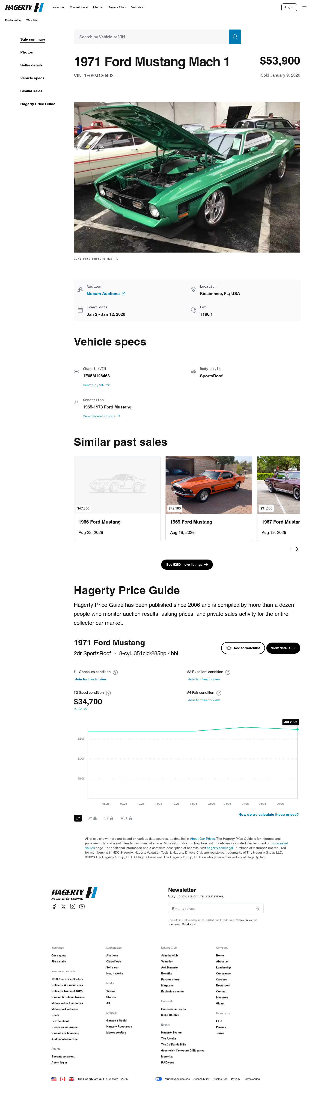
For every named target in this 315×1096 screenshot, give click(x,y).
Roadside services (173, 1008)
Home (220, 955)
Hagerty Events (171, 1032)
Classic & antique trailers (68, 996)
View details (280, 648)
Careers (221, 979)
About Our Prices (202, 838)
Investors (222, 997)
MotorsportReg (116, 1032)
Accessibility (201, 1078)
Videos (110, 990)
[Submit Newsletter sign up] (258, 909)
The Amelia (168, 1038)
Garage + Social (116, 1020)
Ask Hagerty (169, 967)
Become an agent (62, 1056)
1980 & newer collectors (67, 978)
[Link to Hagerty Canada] (62, 1078)
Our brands (223, 973)
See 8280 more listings (184, 564)
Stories (111, 996)
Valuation (167, 961)
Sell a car (112, 967)
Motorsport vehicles (64, 1008)
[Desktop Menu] (304, 7)
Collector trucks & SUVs (67, 990)
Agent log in (59, 1062)
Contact (221, 991)
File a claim (58, 961)
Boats (55, 1014)
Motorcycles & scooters (67, 1002)
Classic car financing (65, 1032)
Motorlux (167, 1056)
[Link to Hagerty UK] (71, 1078)
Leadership (223, 967)
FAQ (219, 1020)
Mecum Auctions (103, 293)
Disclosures (220, 1078)
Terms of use (252, 1078)
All (108, 1002)
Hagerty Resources (119, 1026)
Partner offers (170, 979)
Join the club (169, 955)
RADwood (167, 1062)
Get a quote (58, 955)
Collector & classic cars (67, 984)
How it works (114, 973)
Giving (220, 1003)
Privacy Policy (243, 919)
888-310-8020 (170, 1014)
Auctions (112, 955)
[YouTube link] (81, 906)
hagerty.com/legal (220, 848)
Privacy (221, 1026)
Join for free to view (91, 679)
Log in (289, 7)
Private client (60, 1020)
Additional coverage (64, 1038)
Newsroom (223, 985)
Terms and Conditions (182, 924)
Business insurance (64, 1026)
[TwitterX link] (63, 906)
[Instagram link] (72, 906)
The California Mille (173, 1044)
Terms (220, 1032)
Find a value (13, 20)
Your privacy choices (177, 1078)
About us (222, 961)
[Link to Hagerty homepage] (74, 893)
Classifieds (113, 961)
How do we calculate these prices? (268, 814)
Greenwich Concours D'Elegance (183, 1050)
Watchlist (32, 20)
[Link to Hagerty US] (53, 1078)
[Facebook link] (54, 906)
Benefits (166, 973)
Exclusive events (172, 991)
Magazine (167, 985)
